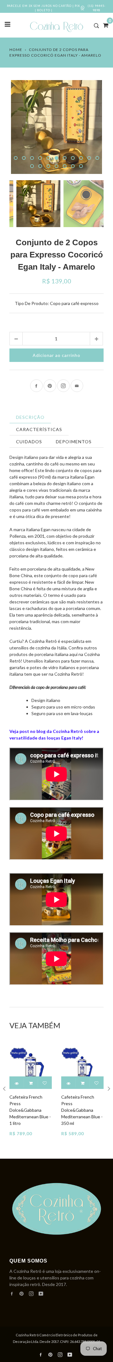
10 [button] (89, 158)
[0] (103, 25)
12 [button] (32, 166)
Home (15, 49)
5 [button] (48, 158)
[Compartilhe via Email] (77, 385)
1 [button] (16, 158)
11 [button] (97, 158)
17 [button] (73, 166)
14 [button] (48, 166)
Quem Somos (28, 1260)
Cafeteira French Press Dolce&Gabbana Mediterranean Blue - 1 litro (30, 1110)
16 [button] (65, 166)
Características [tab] (39, 429)
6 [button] (56, 158)
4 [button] (40, 158)
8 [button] (73, 158)
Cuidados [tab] (29, 441)
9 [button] (81, 158)
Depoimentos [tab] (74, 441)
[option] (56, 127)
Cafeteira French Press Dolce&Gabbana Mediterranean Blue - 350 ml (82, 1110)
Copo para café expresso (74, 303)
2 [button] (24, 158)
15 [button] (56, 166)
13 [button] (40, 166)
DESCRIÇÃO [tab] (30, 417)
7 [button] (65, 158)
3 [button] (32, 158)
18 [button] (81, 166)
